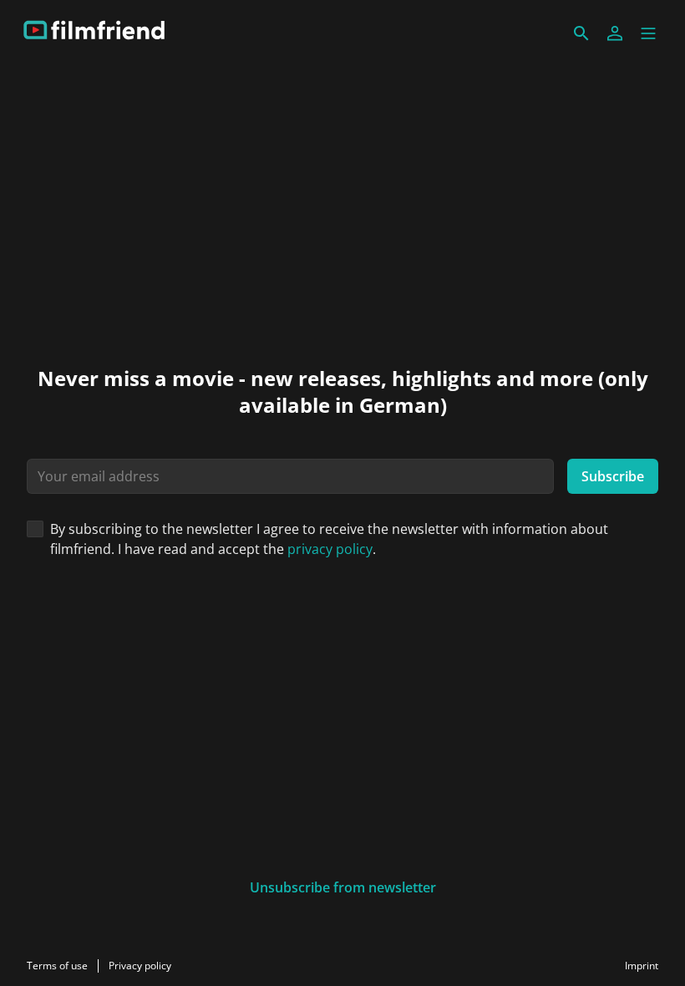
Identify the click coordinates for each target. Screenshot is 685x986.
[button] (648, 33)
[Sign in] (615, 33)
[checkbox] (35, 529)
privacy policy (330, 549)
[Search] (581, 33)
